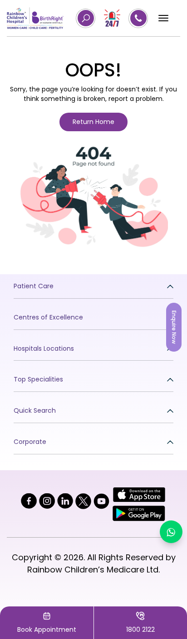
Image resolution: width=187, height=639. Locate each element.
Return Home (93, 121)
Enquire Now (174, 327)
